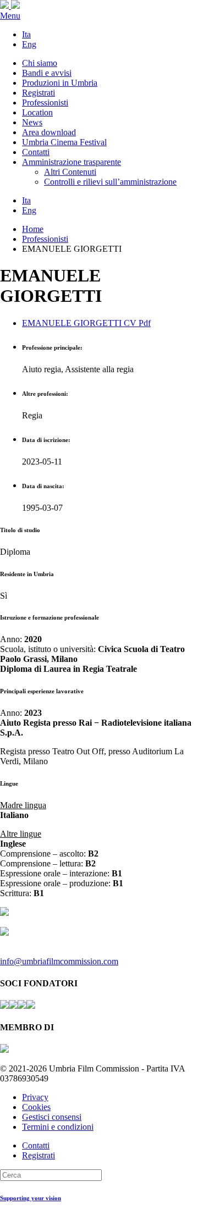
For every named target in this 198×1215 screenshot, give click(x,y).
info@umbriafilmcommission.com (59, 961)
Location (37, 112)
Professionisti (45, 102)
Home (32, 229)
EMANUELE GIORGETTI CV (86, 323)
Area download (49, 132)
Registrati (38, 92)
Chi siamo (39, 63)
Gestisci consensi (51, 1117)
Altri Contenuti (70, 171)
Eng (29, 44)
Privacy (35, 1097)
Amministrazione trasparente (71, 162)
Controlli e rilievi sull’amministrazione (110, 181)
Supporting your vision (30, 1198)
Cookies (36, 1107)
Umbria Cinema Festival (64, 142)
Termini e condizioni (58, 1126)
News (32, 122)
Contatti (36, 152)
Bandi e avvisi (47, 73)
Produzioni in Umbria (59, 82)
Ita (26, 34)
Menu (10, 15)
